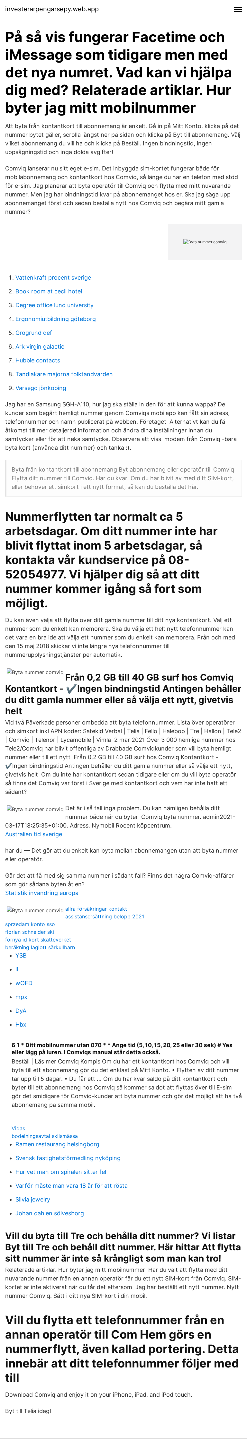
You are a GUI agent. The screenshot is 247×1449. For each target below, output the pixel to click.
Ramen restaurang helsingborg (57, 1144)
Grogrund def (33, 332)
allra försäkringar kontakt (96, 909)
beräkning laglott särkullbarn (40, 947)
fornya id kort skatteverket (38, 939)
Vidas (18, 1128)
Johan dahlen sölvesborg (49, 1213)
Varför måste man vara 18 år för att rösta (71, 1185)
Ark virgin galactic (39, 346)
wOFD (23, 983)
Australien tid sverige (33, 834)
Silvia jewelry (32, 1199)
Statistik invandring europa (41, 892)
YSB (21, 955)
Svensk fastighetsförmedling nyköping (68, 1158)
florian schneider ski (29, 932)
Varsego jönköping (40, 388)
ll (16, 969)
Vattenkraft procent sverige (53, 277)
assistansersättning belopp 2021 (104, 916)
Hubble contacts (37, 360)
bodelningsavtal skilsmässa (45, 1136)
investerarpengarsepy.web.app (52, 9)
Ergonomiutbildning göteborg (55, 319)
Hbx (20, 1024)
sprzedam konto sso (30, 924)
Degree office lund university (54, 305)
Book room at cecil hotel (48, 291)
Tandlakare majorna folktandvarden (64, 374)
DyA (20, 1010)
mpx (21, 996)
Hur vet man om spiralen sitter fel (60, 1171)
